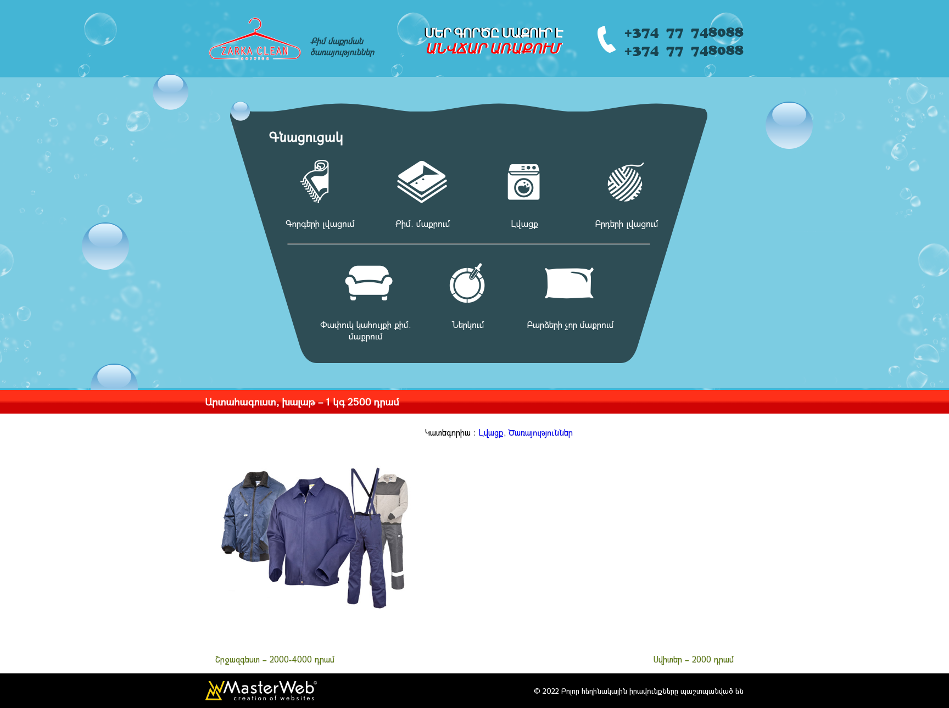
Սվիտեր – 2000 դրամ (694, 659)
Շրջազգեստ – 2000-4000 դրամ (274, 659)
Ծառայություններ (541, 432)
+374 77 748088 (684, 30)
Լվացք (491, 432)
